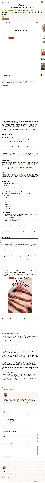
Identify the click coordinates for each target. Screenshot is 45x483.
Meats (20, 7)
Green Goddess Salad (22, 175)
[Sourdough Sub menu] (17, 7)
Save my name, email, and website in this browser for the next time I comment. (18, 443)
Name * (4, 433)
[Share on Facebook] (1, 238)
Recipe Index (25, 7)
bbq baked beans (9, 378)
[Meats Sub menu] (21, 7)
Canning (30, 7)
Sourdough (15, 7)
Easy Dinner (9, 10)
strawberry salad (23, 378)
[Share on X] (1, 240)
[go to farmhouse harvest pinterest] (36, 481)
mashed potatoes (8, 175)
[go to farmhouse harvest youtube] (35, 481)
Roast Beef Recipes (14, 10)
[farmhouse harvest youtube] (8, 2)
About (11, 7)
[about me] (3, 17)
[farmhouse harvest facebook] (2, 2)
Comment (5, 444)
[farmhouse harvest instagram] (6, 2)
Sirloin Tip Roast (5, 385)
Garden (34, 7)
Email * (4, 436)
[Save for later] (11, 38)
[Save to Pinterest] (1, 242)
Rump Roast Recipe (5, 387)
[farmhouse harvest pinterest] (4, 2)
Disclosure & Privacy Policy (17, 481)
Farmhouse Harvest (5, 10)
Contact (11, 481)
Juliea (5, 399)
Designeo (41, 481)
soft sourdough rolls (30, 175)
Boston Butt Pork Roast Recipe (7, 389)
